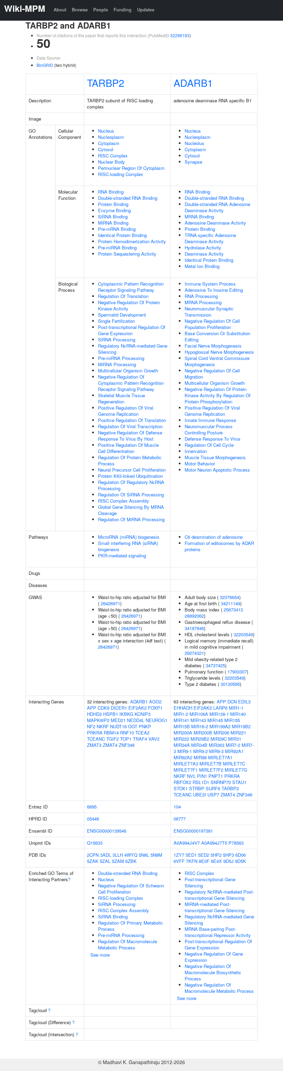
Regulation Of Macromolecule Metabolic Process (127, 944)
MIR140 (238, 714)
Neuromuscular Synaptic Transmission (209, 311)
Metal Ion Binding (202, 266)
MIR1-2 (181, 714)
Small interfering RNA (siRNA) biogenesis (128, 546)
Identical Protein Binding (122, 235)
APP (91, 707)
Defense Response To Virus (213, 438)
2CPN (93, 855)
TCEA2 (142, 732)
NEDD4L (135, 720)
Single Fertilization (116, 321)
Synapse (193, 161)
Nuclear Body (111, 161)
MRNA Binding (199, 216)
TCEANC (96, 738)
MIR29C (219, 738)
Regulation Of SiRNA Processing (131, 494)
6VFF (179, 861)
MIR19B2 (241, 726)
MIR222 (181, 738)
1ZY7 (179, 855)
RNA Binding (111, 191)
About (59, 9)
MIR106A (198, 714)
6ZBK (131, 861)
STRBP (196, 788)
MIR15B (182, 726)
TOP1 (125, 738)
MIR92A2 (183, 757)
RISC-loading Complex (120, 174)
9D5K (240, 861)
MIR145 (215, 720)
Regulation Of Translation (123, 296)
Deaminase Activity (204, 253)
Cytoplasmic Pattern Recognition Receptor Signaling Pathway (131, 286)
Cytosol (105, 149)
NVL (191, 776)
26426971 (110, 603)
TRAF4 (140, 738)
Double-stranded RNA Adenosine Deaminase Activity (217, 207)
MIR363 (216, 745)
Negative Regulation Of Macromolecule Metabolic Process (219, 987)
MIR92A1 (234, 751)
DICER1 (119, 707)
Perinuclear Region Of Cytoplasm (131, 168)
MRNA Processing (203, 302)
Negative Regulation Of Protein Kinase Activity (129, 305)
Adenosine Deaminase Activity (215, 222)
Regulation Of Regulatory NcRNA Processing (131, 485)
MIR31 (234, 738)
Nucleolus (194, 143)
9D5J (228, 861)
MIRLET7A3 (186, 763)
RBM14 (111, 732)
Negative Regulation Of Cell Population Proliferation (212, 324)
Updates (145, 9)
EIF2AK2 (137, 707)
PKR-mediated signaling (122, 555)
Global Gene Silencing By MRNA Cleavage (131, 510)
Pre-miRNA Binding (117, 247)
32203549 (243, 634)
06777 (180, 818)
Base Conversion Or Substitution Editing (217, 336)
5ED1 (191, 855)
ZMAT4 (110, 745)
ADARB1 (193, 82)
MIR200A (183, 732)
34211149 (230, 603)
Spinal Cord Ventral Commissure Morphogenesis (217, 361)
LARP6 (220, 707)
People (100, 9)
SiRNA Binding (113, 216)
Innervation (196, 451)
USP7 (213, 794)
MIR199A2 (220, 726)
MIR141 (181, 720)
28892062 (194, 615)
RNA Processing (201, 296)
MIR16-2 (199, 726)
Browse (80, 9)
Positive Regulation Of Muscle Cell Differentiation (128, 448)
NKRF (103, 726)
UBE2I (199, 794)
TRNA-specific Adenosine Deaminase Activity (210, 238)
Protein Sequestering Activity (127, 253)
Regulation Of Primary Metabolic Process (130, 925)
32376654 (229, 597)
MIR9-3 (216, 751)
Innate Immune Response (210, 420)
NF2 (91, 726)
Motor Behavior (200, 463)
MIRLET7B (210, 763)
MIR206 (221, 732)
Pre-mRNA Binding (117, 229)
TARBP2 (105, 82)
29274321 (194, 653)
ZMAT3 (94, 745)
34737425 (215, 665)
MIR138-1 (219, 714)
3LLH (118, 855)
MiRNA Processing (117, 364)
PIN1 (202, 776)
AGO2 (155, 701)
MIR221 (238, 732)
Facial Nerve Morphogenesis (213, 345)
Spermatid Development (122, 314)
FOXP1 (155, 707)
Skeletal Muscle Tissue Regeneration (121, 398)
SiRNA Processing (116, 339)
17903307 (237, 671)
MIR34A (182, 745)
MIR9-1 (184, 751)
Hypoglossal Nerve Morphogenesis (219, 352)
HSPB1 (110, 714)
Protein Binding (113, 204)
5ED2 (203, 855)
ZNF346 (127, 745)
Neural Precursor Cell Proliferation (132, 469)
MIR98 (200, 757)
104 (177, 806)
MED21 (118, 720)
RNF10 (127, 732)
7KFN (191, 861)
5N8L (144, 855)
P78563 (236, 843)
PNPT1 (215, 776)
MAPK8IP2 (98, 720)
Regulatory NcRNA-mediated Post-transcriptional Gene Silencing (219, 894)
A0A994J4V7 (187, 843)
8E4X (216, 861)
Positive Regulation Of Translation (132, 420)
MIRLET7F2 (211, 769)
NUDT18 (118, 726)
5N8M (156, 855)
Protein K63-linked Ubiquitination (130, 476)
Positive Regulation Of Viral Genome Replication (125, 410)
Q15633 (95, 843)
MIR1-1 (236, 707)
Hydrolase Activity (203, 247)
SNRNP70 (221, 782)
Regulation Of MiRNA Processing (131, 519)
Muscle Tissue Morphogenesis (215, 457)
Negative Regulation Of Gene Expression (214, 956)
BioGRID (45, 65)
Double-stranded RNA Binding (127, 198)
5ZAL (105, 861)
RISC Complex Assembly (123, 500)
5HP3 (228, 855)
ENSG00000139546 (106, 830)
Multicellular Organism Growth (128, 370)
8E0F (204, 861)
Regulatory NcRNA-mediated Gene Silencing (132, 348)
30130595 (230, 684)
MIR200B (203, 732)
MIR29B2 (200, 738)
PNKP (145, 726)
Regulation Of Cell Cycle (209, 445)
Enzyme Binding (114, 210)
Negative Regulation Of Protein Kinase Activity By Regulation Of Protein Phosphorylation (218, 395)
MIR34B (199, 745)
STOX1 (181, 788)
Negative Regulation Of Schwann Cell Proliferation (131, 888)
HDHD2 (94, 714)
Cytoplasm (108, 143)
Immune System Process (210, 283)
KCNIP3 (142, 714)
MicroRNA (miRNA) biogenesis (128, 537)
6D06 (240, 855)
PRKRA (95, 732)
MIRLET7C (234, 763)
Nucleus (106, 130)
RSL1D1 (201, 782)
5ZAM (118, 861)
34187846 (194, 628)
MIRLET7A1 (220, 757)
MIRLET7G (236, 769)
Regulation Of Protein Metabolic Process (130, 460)
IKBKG (126, 714)
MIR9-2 (200, 751)
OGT (132, 726)
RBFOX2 (182, 782)
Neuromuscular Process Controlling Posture (209, 429)
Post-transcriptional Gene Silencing (210, 882)
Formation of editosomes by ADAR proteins (219, 546)
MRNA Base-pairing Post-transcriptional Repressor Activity (218, 932)
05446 (93, 818)
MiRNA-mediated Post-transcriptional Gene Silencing (214, 907)
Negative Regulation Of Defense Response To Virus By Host (130, 435)
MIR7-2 (233, 745)
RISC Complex (113, 155)
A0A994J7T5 (214, 843)
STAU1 (239, 782)
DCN (232, 701)
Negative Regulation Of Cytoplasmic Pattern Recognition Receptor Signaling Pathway (131, 382)
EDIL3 (244, 701)
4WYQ (130, 855)
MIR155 (232, 720)
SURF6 (213, 788)
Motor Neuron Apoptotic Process (217, 469)
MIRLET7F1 (186, 769)
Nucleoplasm (111, 137)
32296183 (179, 35)
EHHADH (183, 707)
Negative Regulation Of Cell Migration (212, 373)
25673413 (233, 609)
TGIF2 (112, 738)
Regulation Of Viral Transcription (130, 426)
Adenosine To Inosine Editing (214, 290)
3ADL (105, 855)
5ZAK (92, 861)
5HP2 (216, 855)
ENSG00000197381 (193, 830)
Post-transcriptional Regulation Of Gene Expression (131, 330)
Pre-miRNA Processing (121, 358)
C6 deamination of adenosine (214, 537)
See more (100, 954)
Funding (122, 9)
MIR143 (198, 720)
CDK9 (103, 707)
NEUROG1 (156, 720)
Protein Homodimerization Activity (132, 241)
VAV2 (153, 738)
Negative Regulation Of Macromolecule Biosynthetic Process (213, 972)
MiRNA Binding (113, 222)
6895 (92, 806)
